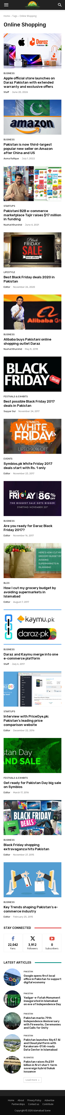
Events (8, 458)
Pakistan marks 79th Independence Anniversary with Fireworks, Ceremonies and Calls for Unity (42, 1022)
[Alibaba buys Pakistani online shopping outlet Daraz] (32, 312)
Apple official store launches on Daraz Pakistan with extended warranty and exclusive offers (29, 82)
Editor (7, 287)
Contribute (47, 1104)
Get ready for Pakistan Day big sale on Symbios (32, 785)
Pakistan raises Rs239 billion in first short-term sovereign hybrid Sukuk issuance (40, 1066)
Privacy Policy (34, 1100)
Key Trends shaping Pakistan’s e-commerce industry (31, 909)
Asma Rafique (11, 158)
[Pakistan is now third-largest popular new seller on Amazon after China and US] (32, 117)
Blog (7, 583)
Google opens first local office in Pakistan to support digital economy (42, 979)
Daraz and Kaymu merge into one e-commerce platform (31, 656)
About (21, 1100)
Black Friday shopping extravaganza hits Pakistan (26, 847)
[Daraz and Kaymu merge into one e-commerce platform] (32, 627)
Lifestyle (9, 272)
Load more (31, 1079)
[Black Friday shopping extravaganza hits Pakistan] (32, 817)
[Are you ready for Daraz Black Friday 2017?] (32, 498)
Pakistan (28, 972)
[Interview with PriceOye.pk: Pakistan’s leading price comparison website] (32, 689)
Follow (32, 936)
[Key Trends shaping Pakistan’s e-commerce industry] (32, 879)
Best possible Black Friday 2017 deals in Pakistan (29, 403)
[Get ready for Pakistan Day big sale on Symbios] (32, 755)
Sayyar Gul (10, 411)
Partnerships (18, 1104)
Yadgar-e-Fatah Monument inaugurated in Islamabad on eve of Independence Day (42, 1001)
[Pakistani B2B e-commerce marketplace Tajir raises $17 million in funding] (32, 183)
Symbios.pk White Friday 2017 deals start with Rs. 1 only (28, 466)
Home (7, 16)
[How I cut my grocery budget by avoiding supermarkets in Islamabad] (32, 560)
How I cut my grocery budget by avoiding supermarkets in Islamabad (30, 592)
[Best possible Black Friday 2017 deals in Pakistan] (32, 374)
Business (9, 73)
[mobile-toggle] (6, 5)
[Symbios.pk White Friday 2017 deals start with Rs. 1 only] (32, 436)
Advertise (49, 1100)
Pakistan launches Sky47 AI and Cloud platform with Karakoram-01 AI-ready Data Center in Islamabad (42, 1044)
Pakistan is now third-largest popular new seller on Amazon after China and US (28, 148)
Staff (6, 92)
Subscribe (52, 936)
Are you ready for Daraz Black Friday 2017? (28, 528)
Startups (9, 206)
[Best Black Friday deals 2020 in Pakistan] (32, 249)
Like (13, 936)
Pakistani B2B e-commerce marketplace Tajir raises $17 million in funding (32, 215)
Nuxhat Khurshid (13, 224)
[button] (60, 5)
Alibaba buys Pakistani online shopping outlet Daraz (27, 341)
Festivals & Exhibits (16, 396)
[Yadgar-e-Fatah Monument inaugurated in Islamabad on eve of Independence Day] (12, 999)
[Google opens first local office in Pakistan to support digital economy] (12, 977)
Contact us (33, 1104)
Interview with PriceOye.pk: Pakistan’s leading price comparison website (26, 720)
